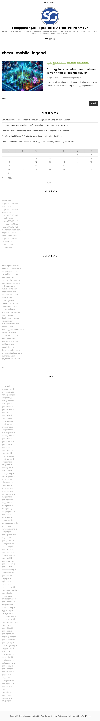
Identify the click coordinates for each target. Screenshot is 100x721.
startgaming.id (8, 400)
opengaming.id (8, 473)
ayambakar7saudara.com (12, 268)
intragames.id (7, 505)
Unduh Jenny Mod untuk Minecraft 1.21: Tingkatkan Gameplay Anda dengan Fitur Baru (38, 141)
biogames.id (7, 502)
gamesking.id (7, 668)
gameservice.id (8, 561)
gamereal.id (7, 558)
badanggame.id (8, 587)
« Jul (49, 182)
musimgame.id (8, 456)
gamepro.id (6, 695)
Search (5, 98)
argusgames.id (8, 479)
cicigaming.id (7, 546)
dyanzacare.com (8, 356)
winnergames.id (8, 476)
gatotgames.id (8, 540)
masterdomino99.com (11, 230)
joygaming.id (7, 610)
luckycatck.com (8, 286)
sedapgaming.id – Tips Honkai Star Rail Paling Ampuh (50, 28)
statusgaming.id (8, 663)
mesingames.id (8, 424)
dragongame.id (8, 701)
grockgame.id (7, 491)
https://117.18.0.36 (10, 203)
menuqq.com (7, 247)
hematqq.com (8, 241)
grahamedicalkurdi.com (12, 353)
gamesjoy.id (7, 593)
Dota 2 (49, 62)
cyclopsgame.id (8, 619)
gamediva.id (7, 447)
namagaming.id (8, 395)
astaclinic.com (8, 347)
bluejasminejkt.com (10, 294)
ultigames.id (7, 677)
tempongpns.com (9, 271)
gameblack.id (7, 575)
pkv (3, 367)
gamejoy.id (6, 625)
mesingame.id (8, 459)
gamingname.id (8, 639)
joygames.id (7, 596)
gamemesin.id (8, 441)
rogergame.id (7, 578)
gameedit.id (7, 566)
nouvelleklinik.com (10, 335)
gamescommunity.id (10, 590)
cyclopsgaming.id (9, 616)
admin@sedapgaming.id (71, 78)
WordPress (85, 716)
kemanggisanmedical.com (13, 329)
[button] (50, 39)
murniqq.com (7, 244)
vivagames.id (7, 429)
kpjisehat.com (8, 321)
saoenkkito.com (8, 277)
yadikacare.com (8, 344)
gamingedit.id (7, 549)
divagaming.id (8, 389)
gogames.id (6, 674)
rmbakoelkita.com (9, 289)
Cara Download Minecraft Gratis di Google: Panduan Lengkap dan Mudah (32, 136)
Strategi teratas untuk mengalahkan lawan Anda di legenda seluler (71, 71)
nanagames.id (8, 613)
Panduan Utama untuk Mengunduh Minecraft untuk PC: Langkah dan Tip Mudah (35, 130)
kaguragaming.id (9, 636)
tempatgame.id (8, 531)
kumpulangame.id (9, 529)
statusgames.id (8, 683)
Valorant (51, 65)
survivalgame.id (8, 494)
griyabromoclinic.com (11, 358)
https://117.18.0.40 (10, 238)
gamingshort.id (8, 552)
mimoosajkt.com (9, 309)
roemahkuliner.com (10, 274)
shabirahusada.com (10, 341)
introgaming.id (8, 508)
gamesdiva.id (7, 415)
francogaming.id (8, 555)
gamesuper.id (7, 450)
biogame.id (6, 526)
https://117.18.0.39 (10, 209)
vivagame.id (7, 462)
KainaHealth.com (9, 338)
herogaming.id (8, 386)
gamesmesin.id (8, 409)
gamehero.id (7, 444)
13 (50, 162)
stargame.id (7, 470)
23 (91, 166)
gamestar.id (7, 453)
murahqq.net (7, 218)
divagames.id (7, 427)
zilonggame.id (8, 482)
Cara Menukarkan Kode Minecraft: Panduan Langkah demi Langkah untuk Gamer (36, 120)
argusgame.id (7, 488)
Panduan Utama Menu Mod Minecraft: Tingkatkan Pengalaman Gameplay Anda (35, 125)
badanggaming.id (9, 569)
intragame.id (7, 517)
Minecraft (71, 62)
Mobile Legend (83, 62)
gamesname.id (8, 671)
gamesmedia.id (8, 601)
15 (77, 162)
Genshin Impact (59, 62)
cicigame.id (6, 584)
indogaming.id (8, 392)
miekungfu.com (8, 300)
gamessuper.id (8, 418)
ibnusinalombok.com (11, 350)
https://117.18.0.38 (10, 227)
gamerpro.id (7, 631)
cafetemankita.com (10, 303)
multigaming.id (8, 660)
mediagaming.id (8, 607)
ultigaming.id (7, 657)
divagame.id (7, 464)
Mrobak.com (7, 297)
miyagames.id (8, 537)
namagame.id (7, 467)
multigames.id (8, 680)
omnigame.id (7, 520)
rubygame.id (7, 485)
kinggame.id (7, 698)
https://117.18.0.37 (10, 232)
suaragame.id (7, 514)
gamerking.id (7, 628)
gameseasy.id (7, 666)
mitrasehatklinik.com (11, 323)
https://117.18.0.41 (10, 221)
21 (64, 166)
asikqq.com (6, 200)
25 (23, 169)
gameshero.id (7, 406)
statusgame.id (8, 403)
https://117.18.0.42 (10, 215)
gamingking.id (8, 642)
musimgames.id (8, 432)
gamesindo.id (7, 412)
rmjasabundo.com (9, 306)
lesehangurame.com (10, 265)
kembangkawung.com (11, 312)
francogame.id (8, 572)
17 (9, 166)
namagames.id (8, 435)
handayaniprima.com (11, 280)
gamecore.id (7, 438)
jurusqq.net (6, 212)
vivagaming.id (8, 397)
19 (36, 166)
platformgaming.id (9, 645)
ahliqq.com (6, 206)
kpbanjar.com (7, 326)
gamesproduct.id (9, 534)
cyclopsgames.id (9, 599)
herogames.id (7, 421)
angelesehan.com (9, 291)
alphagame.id (7, 581)
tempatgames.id (8, 511)
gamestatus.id (8, 692)
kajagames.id (7, 604)
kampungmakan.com (11, 283)
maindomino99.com (10, 224)
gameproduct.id (8, 564)
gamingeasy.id (8, 633)
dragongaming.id (9, 654)
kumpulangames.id (10, 523)
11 (23, 162)
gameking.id (7, 689)
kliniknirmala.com (9, 332)
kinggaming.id (8, 648)
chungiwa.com (8, 315)
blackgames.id (8, 543)
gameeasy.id (7, 686)
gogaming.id (7, 651)
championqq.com (9, 235)
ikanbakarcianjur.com (11, 318)
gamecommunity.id (10, 622)
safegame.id (7, 497)
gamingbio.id (7, 499)
